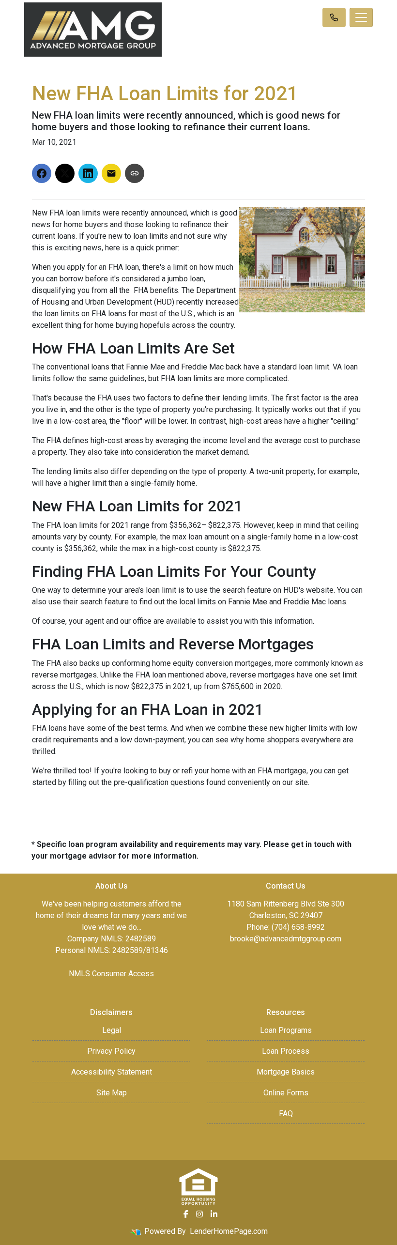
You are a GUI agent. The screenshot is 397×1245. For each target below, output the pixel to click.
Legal (111, 1030)
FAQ (286, 1113)
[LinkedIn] (214, 1214)
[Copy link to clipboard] (134, 173)
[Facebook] (185, 1214)
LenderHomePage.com (229, 1231)
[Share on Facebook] (41, 173)
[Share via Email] (111, 173)
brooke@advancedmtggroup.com (285, 938)
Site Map (111, 1092)
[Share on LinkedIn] (88, 173)
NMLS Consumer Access (111, 973)
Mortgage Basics (286, 1071)
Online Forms (285, 1092)
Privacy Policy (111, 1051)
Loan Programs (286, 1030)
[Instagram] (199, 1214)
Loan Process (285, 1051)
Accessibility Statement (111, 1071)
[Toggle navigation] (361, 17)
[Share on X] (65, 173)
